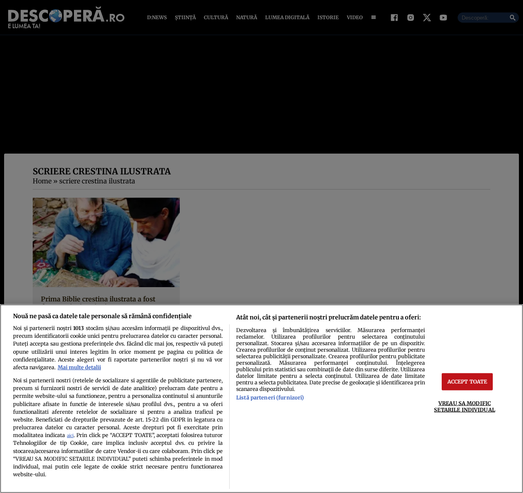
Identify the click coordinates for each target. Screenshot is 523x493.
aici (70, 435)
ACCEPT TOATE (467, 381)
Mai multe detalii (79, 367)
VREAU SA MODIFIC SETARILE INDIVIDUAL (464, 406)
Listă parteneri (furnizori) (270, 397)
